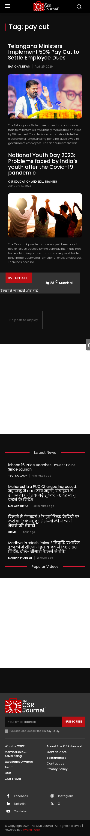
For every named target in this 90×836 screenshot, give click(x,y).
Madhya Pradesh (20, 558)
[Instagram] (52, 796)
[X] (52, 804)
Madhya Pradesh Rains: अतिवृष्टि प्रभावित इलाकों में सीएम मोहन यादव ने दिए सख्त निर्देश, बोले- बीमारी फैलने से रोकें (44, 547)
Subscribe (73, 721)
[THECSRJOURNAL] (46, 6)
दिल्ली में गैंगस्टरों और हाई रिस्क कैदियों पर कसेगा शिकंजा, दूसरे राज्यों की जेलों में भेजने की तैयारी (43, 521)
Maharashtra (18, 506)
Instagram (65, 796)
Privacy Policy (50, 731)
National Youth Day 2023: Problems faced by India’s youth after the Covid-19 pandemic (43, 163)
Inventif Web (31, 830)
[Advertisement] (45, 389)
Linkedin (20, 804)
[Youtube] (8, 811)
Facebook (21, 796)
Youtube (20, 811)
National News (19, 66)
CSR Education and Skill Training (32, 182)
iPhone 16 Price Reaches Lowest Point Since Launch (41, 467)
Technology (17, 475)
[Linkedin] (8, 804)
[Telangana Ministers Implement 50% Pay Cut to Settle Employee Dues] (45, 96)
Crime (12, 532)
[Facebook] (8, 796)
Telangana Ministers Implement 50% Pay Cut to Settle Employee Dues (43, 52)
